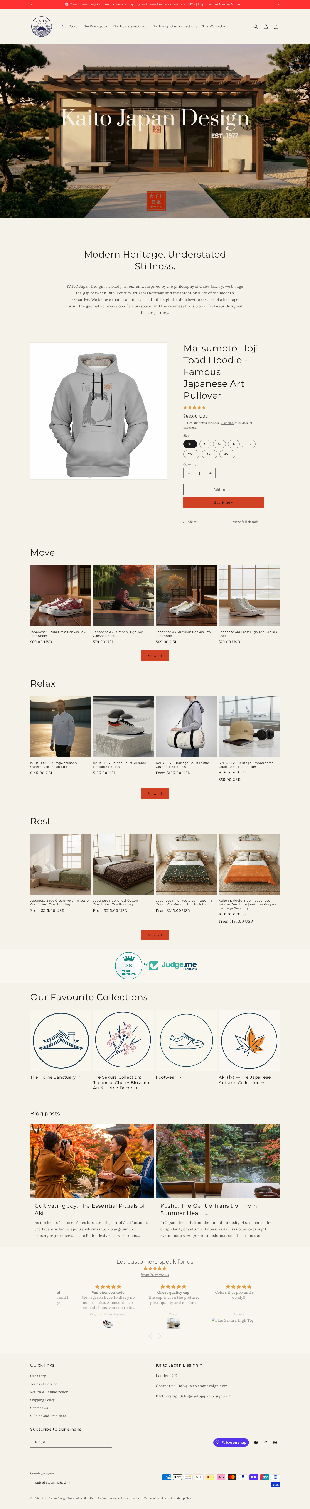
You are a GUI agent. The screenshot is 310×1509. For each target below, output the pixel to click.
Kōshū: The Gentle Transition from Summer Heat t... (208, 1209)
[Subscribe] (107, 1442)
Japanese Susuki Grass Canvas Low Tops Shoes (58, 634)
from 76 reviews (155, 1275)
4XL (227, 454)
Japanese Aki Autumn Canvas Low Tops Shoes (183, 634)
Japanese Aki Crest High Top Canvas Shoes (248, 634)
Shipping (227, 422)
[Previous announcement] (32, 4)
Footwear (166, 1077)
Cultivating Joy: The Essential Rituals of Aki (90, 1209)
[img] (155, 1268)
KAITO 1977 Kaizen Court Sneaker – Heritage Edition (121, 764)
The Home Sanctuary (53, 1077)
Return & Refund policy (49, 1392)
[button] (256, 27)
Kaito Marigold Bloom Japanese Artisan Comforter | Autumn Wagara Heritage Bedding (247, 904)
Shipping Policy (42, 1400)
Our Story (38, 1376)
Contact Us (39, 1408)
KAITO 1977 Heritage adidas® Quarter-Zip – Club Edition (53, 764)
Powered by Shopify (80, 1498)
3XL (209, 454)
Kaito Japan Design (54, 1498)
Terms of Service (43, 1384)
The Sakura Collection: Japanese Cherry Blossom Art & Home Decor (121, 1082)
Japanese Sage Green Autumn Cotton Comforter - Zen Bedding (60, 902)
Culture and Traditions (48, 1416)
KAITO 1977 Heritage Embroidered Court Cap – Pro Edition (246, 764)
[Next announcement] (278, 4)
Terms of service (155, 1498)
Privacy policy (130, 1498)
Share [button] (192, 522)
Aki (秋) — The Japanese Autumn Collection (245, 1080)
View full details (245, 522)
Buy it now (223, 502)
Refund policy (107, 1498)
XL (248, 444)
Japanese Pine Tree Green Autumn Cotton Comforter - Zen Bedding (184, 902)
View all (155, 656)
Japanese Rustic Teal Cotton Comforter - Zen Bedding (115, 902)
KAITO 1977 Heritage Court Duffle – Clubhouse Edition (184, 764)
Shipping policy (180, 1498)
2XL (191, 454)
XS (190, 444)
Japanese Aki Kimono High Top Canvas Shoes (118, 634)
